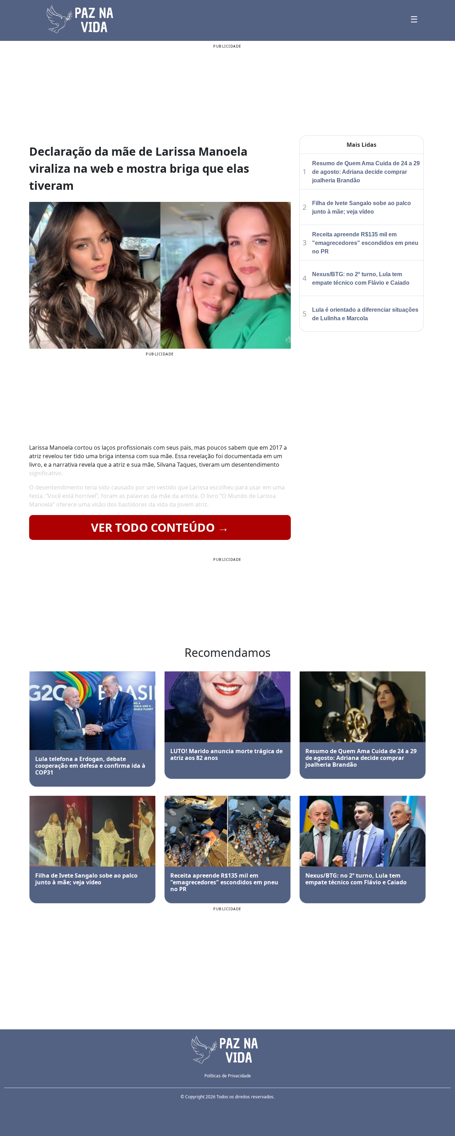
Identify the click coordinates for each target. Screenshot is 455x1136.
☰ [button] (414, 19)
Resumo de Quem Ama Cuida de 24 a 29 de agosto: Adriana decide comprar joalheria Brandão (366, 171)
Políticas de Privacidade (227, 1076)
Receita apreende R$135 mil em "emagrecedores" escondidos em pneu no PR (365, 242)
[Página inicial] (227, 1049)
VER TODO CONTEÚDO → (160, 527)
